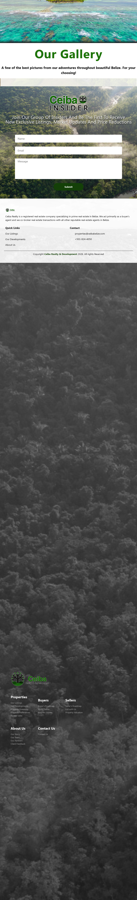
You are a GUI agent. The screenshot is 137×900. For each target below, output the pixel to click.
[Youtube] (75, 258)
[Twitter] (61, 258)
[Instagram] (68, 258)
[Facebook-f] (54, 258)
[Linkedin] (82, 258)
